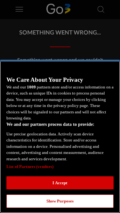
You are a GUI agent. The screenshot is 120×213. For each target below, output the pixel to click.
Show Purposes (60, 201)
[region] (60, 137)
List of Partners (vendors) (29, 166)
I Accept (59, 182)
